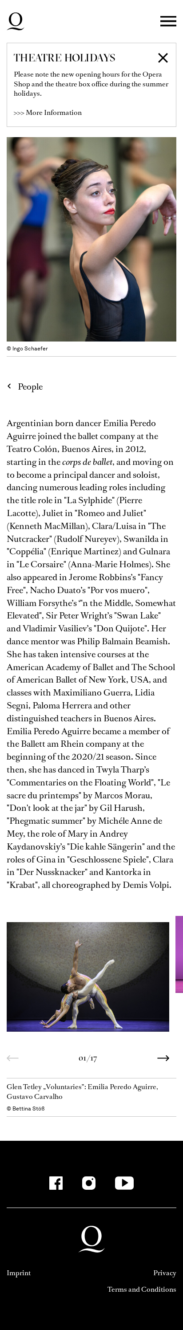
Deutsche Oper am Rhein (15, 21)
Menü (168, 21)
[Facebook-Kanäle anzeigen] (56, 1183)
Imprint (19, 1272)
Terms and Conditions (141, 1289)
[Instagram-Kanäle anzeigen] (88, 1183)
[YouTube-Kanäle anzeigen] (124, 1183)
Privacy (164, 1272)
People (30, 387)
